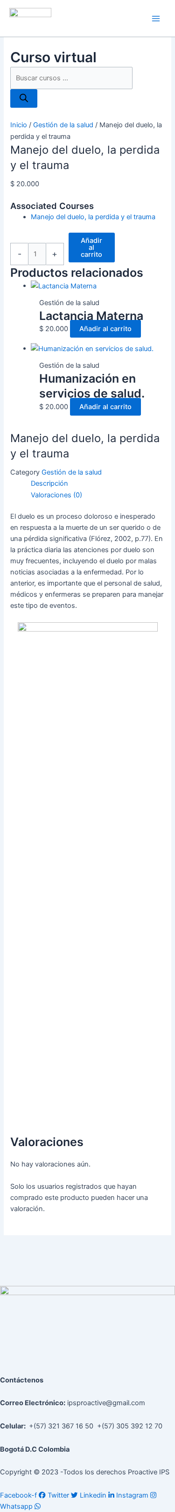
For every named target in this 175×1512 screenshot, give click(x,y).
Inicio (18, 125)
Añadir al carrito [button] (105, 329)
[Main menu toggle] (156, 18)
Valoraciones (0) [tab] (56, 495)
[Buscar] (23, 98)
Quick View (93, 284)
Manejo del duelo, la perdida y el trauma (93, 217)
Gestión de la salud (63, 125)
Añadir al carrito (91, 247)
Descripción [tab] (49, 483)
